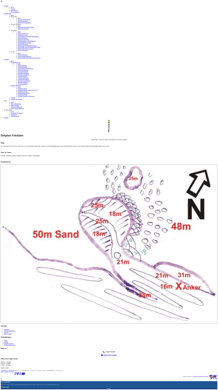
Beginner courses (8, 343)
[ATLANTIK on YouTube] (23, 374)
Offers (5, 340)
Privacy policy (8, 334)
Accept (109, 388)
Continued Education (9, 345)
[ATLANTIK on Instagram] (20, 374)
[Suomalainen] (109, 131)
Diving (6, 342)
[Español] (109, 127)
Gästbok (6, 329)
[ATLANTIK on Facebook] (18, 374)
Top (2, 380)
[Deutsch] (109, 123)
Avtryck (6, 332)
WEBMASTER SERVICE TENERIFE (201, 376)
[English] (109, 125)
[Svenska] (109, 121)
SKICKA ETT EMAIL (110, 355)
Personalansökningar (9, 331)
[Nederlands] (109, 129)
